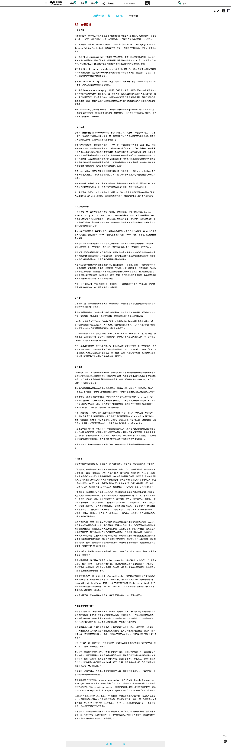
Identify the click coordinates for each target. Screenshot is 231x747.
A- (215, 11)
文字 (82, 3)
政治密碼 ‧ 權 (101, 15)
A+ (219, 10)
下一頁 (122, 743)
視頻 (72, 3)
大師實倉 (110, 3)
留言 (93, 3)
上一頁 (109, 743)
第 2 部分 (120, 15)
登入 (184, 4)
